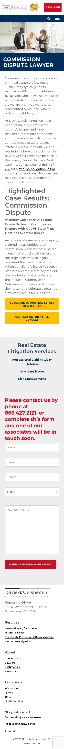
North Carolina (14, 701)
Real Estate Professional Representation (29, 637)
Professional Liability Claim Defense (32, 362)
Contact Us (12, 658)
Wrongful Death (15, 632)
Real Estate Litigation (18, 641)
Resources (11, 671)
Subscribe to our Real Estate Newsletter (32, 304)
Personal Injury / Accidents (21, 628)
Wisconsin (11, 688)
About (10, 652)
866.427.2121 (20, 413)
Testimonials (13, 667)
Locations (13, 682)
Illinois (9, 692)
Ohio (8, 696)
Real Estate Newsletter (21, 723)
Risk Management (32, 379)
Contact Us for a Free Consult (32, 318)
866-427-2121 (53, 7)
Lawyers (10, 662)
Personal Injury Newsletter (23, 717)
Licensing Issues (32, 371)
